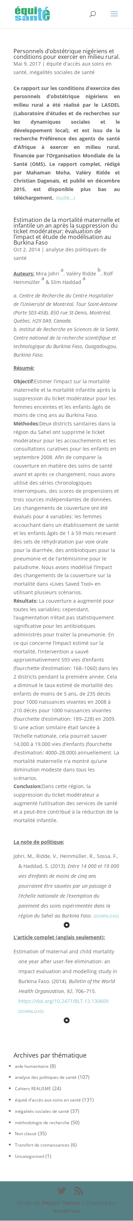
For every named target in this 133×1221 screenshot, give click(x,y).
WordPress (66, 1211)
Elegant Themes (61, 1202)
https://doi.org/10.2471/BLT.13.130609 (63, 1001)
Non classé (26, 1134)
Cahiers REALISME (33, 1089)
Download (106, 916)
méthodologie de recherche (42, 1123)
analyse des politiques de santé (46, 1077)
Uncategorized (29, 1156)
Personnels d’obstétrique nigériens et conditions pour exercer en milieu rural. (66, 54)
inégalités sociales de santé (62, 72)
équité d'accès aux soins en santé (48, 1100)
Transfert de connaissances (42, 1145)
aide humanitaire (32, 1066)
